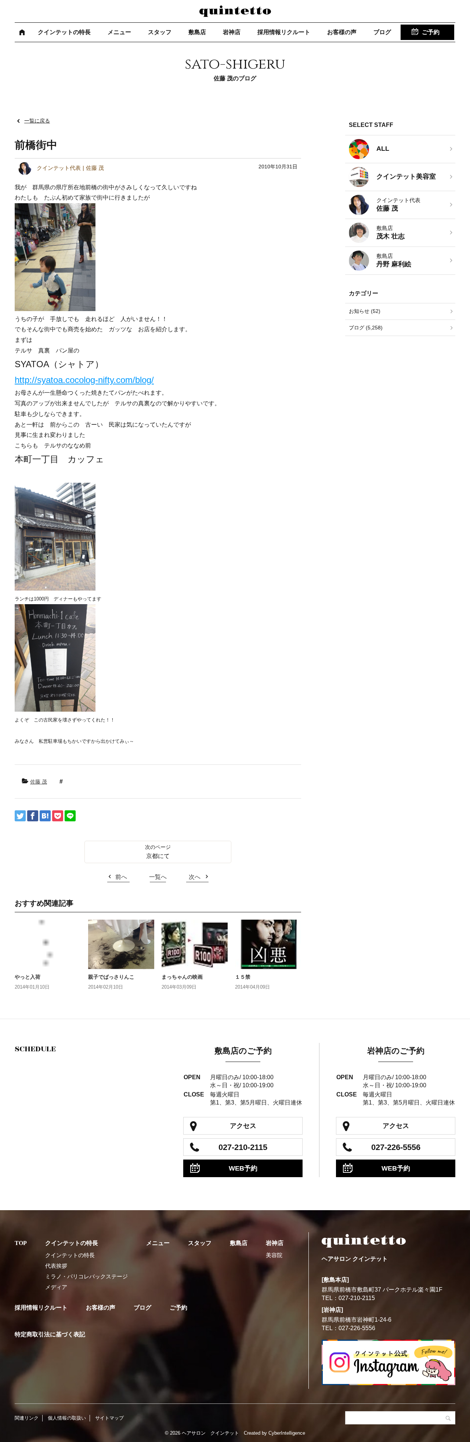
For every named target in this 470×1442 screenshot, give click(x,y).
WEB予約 (243, 1168)
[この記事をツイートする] (20, 815)
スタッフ (159, 32)
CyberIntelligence (286, 1433)
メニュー (119, 32)
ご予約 (431, 32)
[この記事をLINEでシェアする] (70, 815)
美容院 (274, 1255)
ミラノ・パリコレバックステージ (86, 1276)
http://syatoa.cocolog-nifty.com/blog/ (84, 380)
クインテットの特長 (64, 32)
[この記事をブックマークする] (45, 815)
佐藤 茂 (38, 782)
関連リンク (27, 1418)
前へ (121, 877)
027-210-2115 (242, 1147)
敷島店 (197, 32)
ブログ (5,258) (366, 328)
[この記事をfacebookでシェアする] (32, 815)
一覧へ (158, 877)
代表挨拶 (56, 1266)
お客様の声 (342, 32)
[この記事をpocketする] (57, 815)
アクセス (243, 1125)
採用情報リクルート (283, 32)
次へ (194, 877)
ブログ (382, 32)
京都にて (158, 856)
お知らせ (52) (364, 311)
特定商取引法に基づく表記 (50, 1334)
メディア (56, 1287)
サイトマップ (109, 1418)
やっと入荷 (27, 977)
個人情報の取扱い (67, 1418)
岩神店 (232, 32)
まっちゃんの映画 (182, 977)
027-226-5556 (395, 1147)
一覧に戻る (37, 121)
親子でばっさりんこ (111, 977)
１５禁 (242, 977)
